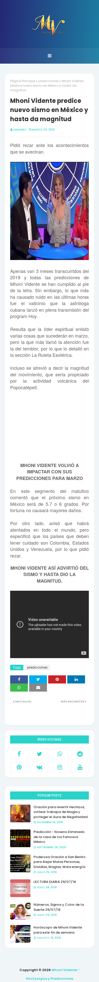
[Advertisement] (49, 429)
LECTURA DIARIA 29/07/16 (55, 881)
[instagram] (60, 767)
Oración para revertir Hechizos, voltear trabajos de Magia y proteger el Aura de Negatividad (61, 812)
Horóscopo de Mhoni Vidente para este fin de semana (58, 930)
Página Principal (22, 81)
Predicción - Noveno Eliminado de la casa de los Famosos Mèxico (59, 836)
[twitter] (39, 754)
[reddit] (80, 754)
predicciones (48, 81)
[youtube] (80, 767)
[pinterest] (19, 767)
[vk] (39, 767)
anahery (19, 129)
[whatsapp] (60, 754)
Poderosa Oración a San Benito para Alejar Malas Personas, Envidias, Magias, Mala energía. (60, 862)
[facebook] (19, 754)
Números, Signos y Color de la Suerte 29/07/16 (59, 907)
